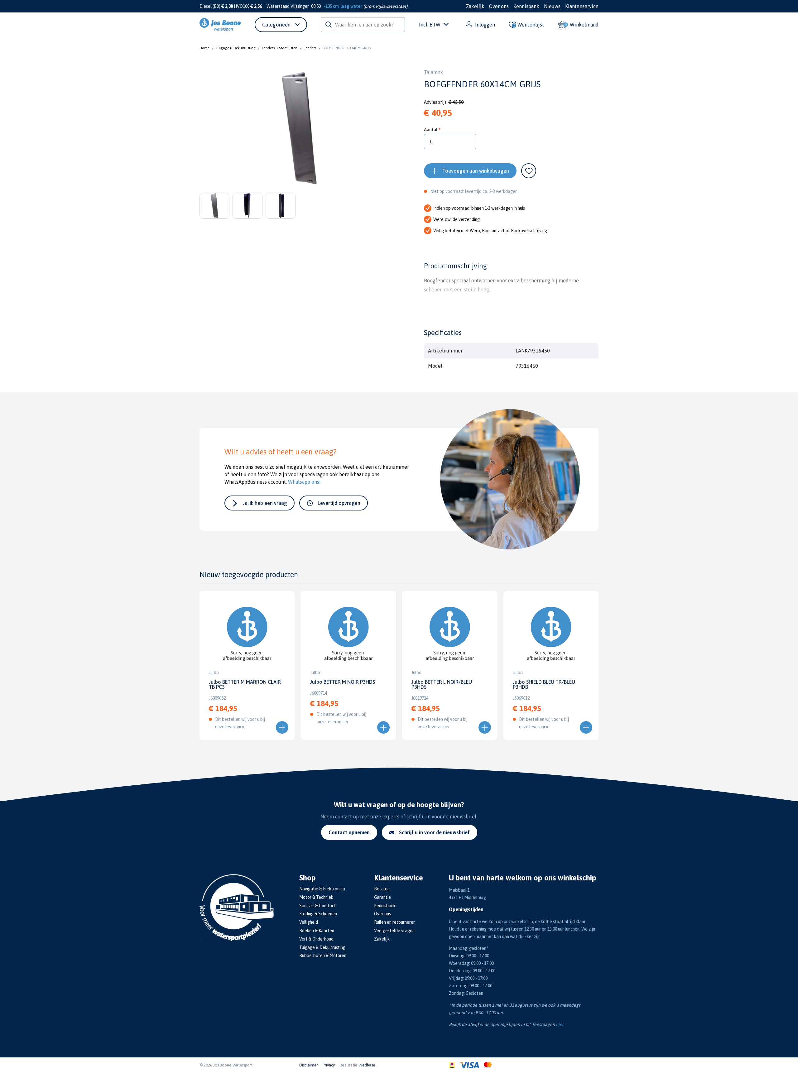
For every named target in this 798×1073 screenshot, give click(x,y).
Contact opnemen (349, 832)
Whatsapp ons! (304, 482)
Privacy (329, 1065)
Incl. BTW (429, 24)
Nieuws (552, 6)
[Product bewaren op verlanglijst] (528, 170)
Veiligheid (308, 922)
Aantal (430, 129)
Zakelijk (475, 6)
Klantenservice (581, 6)
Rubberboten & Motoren (322, 955)
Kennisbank (526, 6)
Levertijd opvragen (339, 503)
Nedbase (367, 1065)
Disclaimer (308, 1065)
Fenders (310, 48)
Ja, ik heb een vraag (265, 503)
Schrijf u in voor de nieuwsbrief (434, 832)
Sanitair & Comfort (317, 905)
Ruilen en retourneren (395, 922)
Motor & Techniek (316, 897)
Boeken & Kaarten (316, 930)
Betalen (382, 888)
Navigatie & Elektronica (322, 888)
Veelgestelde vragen (394, 930)
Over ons (499, 6)
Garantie (382, 897)
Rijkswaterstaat (391, 6)
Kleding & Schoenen (318, 913)
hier (559, 1024)
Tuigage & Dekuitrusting (236, 48)
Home (204, 48)
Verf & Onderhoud (316, 938)
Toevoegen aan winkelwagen (475, 171)
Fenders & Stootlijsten (279, 48)
